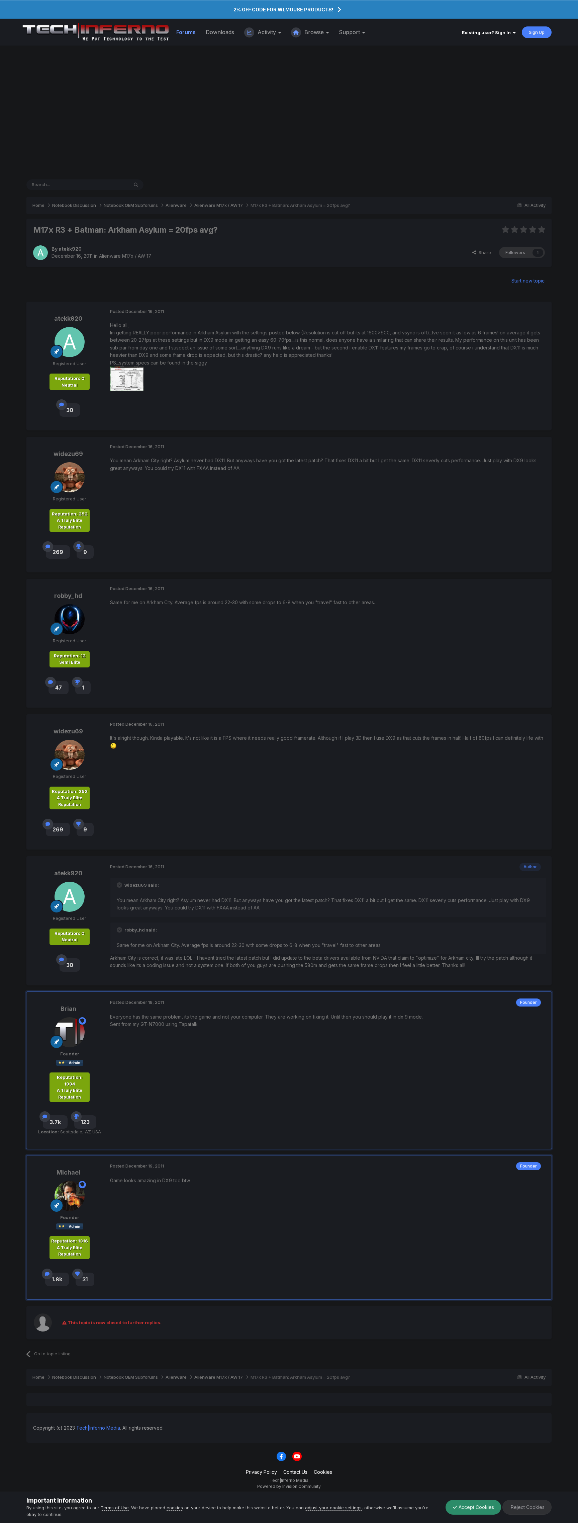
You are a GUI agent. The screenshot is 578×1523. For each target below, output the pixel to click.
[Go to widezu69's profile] (70, 477)
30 (69, 410)
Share (483, 252)
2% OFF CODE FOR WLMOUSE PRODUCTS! (283, 9)
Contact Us (295, 1472)
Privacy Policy (261, 1472)
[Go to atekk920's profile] (40, 252)
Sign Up (537, 32)
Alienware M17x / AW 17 (125, 256)
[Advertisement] (289, 112)
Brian (68, 1008)
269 (58, 552)
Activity (267, 32)
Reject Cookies (527, 1507)
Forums (186, 32)
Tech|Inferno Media (98, 1428)
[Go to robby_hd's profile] (70, 619)
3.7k (55, 1122)
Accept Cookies (475, 1507)
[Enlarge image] (113, 745)
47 (58, 687)
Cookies (323, 1472)
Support (350, 32)
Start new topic (528, 281)
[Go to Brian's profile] (70, 1032)
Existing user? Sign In (487, 32)
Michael (68, 1172)
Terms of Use (115, 1507)
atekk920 (70, 249)
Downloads (220, 32)
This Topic (108, 184)
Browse (314, 32)
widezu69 (68, 453)
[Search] (135, 184)
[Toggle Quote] (120, 885)
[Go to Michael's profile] (70, 1196)
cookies (175, 1507)
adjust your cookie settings (333, 1507)
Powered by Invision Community (289, 1486)
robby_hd (68, 595)
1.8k (57, 1279)
